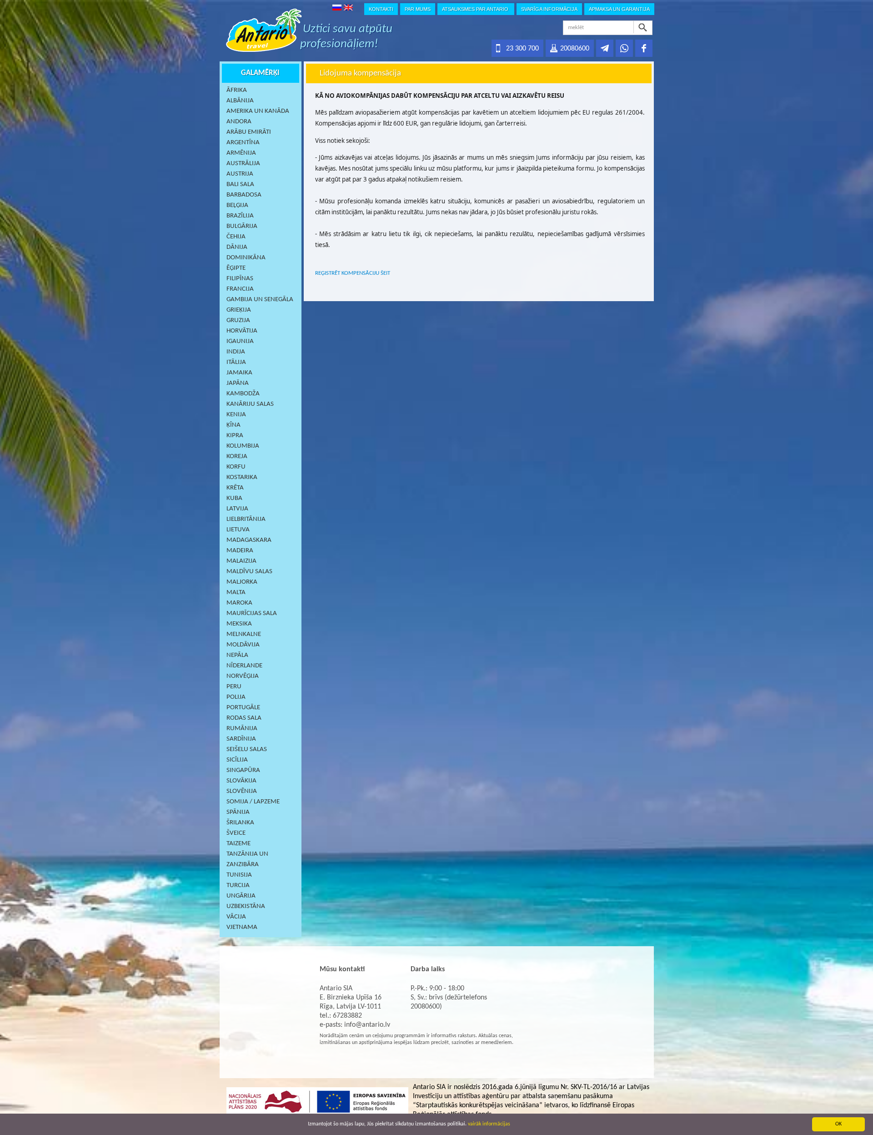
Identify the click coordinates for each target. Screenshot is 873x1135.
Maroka (239, 603)
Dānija (236, 247)
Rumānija (241, 728)
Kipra (234, 435)
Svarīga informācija (549, 9)
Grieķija (238, 310)
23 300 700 (522, 48)
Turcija (238, 885)
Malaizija (241, 561)
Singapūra (243, 770)
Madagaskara (248, 540)
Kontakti (381, 9)
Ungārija (241, 896)
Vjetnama (241, 927)
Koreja (236, 456)
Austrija (239, 174)
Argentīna (243, 142)
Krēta (235, 487)
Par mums (418, 9)
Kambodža (243, 393)
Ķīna (233, 425)
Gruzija (238, 320)
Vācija (236, 916)
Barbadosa (243, 195)
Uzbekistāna (245, 906)
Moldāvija (243, 644)
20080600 (574, 48)
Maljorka (241, 582)
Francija (240, 289)
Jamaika (239, 372)
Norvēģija (242, 676)
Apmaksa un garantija (619, 9)
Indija (235, 351)
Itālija (236, 362)
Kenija (236, 414)
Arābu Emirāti (248, 132)
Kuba (234, 498)
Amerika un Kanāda (257, 111)
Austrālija (243, 163)
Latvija (237, 508)
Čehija (236, 236)
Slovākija (241, 780)
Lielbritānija (246, 519)
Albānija (240, 100)
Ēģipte (236, 268)
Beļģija (237, 205)
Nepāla (237, 655)
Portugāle (243, 707)
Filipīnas (239, 278)
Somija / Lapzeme (253, 801)
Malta (236, 592)
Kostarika (241, 477)
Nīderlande (244, 665)
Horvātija (241, 331)
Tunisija (239, 875)
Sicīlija (237, 760)
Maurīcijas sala (251, 613)
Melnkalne (243, 634)
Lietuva (238, 529)
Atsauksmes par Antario (476, 9)
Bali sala (240, 184)
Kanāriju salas (250, 404)
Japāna (237, 383)
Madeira (239, 550)
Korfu (236, 467)
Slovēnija (241, 791)
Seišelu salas (246, 749)
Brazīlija (240, 215)
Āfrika (236, 90)
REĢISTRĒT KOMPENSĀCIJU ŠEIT (352, 273)
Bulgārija (241, 226)
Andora (238, 121)
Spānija (238, 812)
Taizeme (238, 843)
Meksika (239, 623)
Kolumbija (242, 446)
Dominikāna (246, 257)
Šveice (236, 833)
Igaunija (240, 341)
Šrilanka (240, 822)
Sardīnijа (241, 739)
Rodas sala (243, 718)
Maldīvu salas (249, 571)
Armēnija (241, 153)
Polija (236, 697)
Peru (233, 686)
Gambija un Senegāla (259, 299)
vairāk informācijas (489, 1124)
